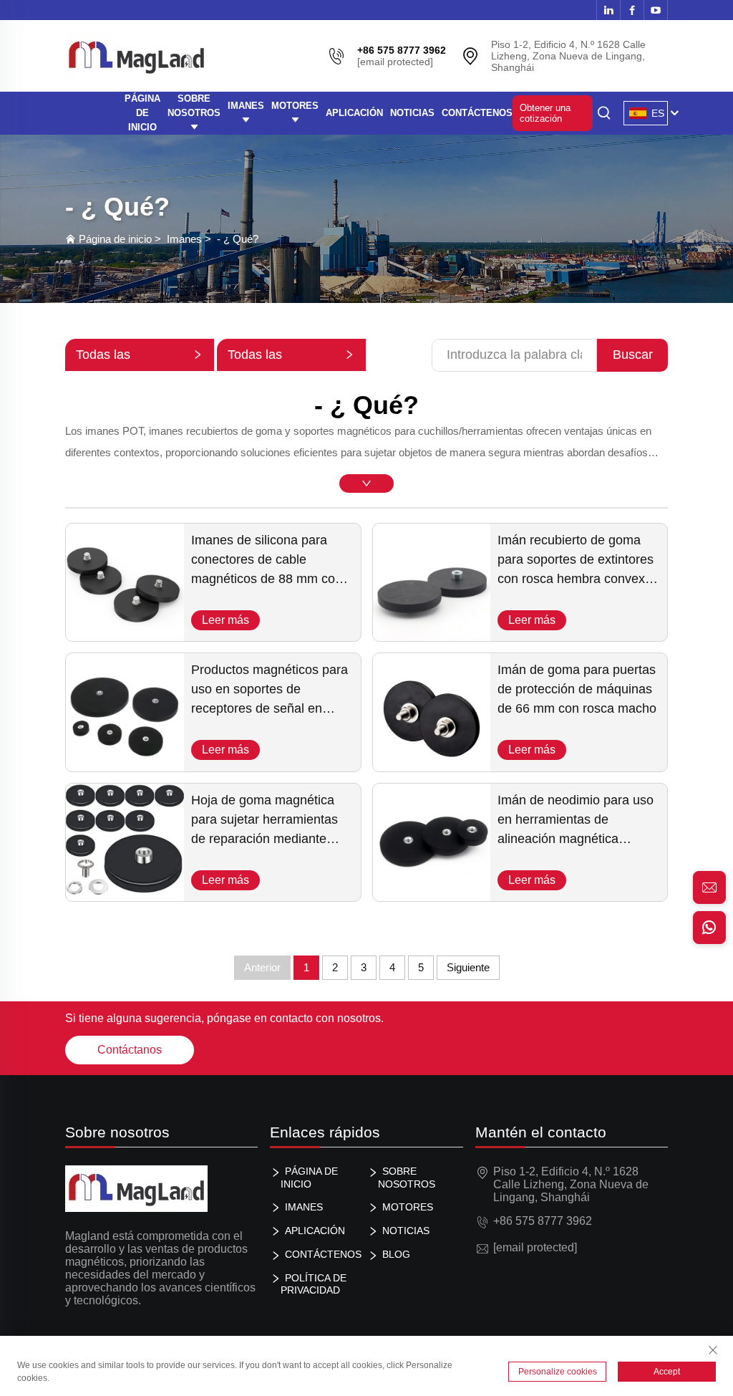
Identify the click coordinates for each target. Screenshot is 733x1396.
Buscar (633, 354)
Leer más (225, 620)
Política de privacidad (313, 1284)
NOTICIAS (412, 112)
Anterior (262, 967)
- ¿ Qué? (237, 239)
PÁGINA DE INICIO (142, 113)
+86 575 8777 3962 (542, 1221)
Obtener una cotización (545, 113)
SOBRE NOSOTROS (194, 105)
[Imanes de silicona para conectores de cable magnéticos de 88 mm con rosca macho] (125, 634)
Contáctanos (129, 1050)
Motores (295, 105)
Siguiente (468, 967)
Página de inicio (115, 239)
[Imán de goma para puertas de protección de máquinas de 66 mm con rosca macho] (432, 765)
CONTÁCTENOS (477, 112)
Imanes (246, 105)
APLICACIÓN (354, 112)
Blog (396, 1254)
